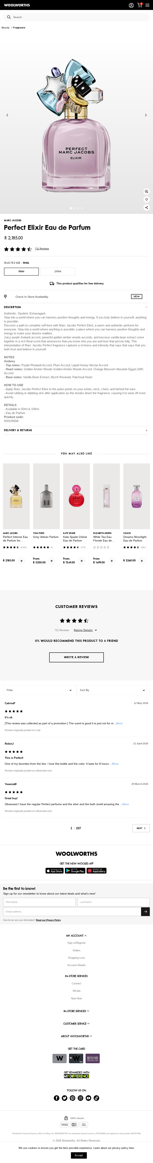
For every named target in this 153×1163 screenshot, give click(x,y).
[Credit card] (76, 1058)
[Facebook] (56, 1097)
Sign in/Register (76, 942)
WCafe (76, 990)
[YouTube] (88, 1097)
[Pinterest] (72, 1097)
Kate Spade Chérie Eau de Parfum (75, 538)
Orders (76, 950)
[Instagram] (80, 1097)
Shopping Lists (76, 957)
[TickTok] (96, 1097)
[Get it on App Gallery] (97, 871)
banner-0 (71, 208)
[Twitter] (64, 1097)
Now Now (76, 998)
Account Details (76, 965)
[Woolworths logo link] (17, 5)
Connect (76, 983)
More (119, 723)
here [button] (131, 1147)
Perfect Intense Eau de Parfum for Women (15, 540)
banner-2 (78, 208)
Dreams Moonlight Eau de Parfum (134, 538)
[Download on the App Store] (55, 871)
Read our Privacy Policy (48, 920)
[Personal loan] (92, 1058)
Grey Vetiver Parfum (46, 536)
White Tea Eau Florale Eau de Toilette (102, 540)
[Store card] (59, 1058)
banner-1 (75, 208)
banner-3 (82, 208)
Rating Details (83, 630)
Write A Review (76, 657)
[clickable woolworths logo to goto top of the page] (76, 854)
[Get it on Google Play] (75, 871)
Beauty (5, 27)
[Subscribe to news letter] (145, 911)
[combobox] (80, 17)
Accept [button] (79, 1155)
